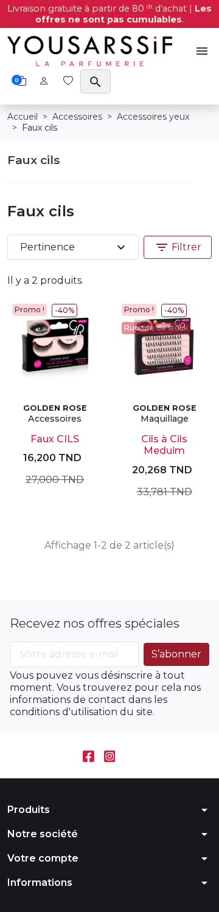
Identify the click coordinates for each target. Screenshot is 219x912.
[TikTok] (130, 755)
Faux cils (33, 160)
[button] (202, 51)
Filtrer (178, 247)
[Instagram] (110, 755)
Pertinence (74, 247)
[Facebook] (88, 755)
